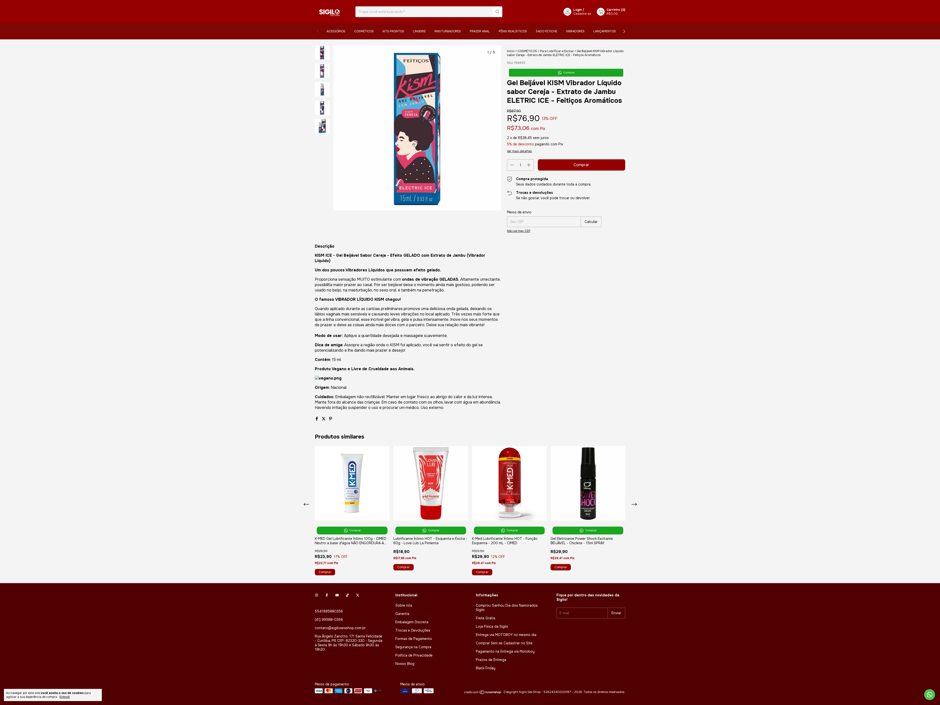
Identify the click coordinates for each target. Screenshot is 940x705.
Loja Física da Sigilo (492, 626)
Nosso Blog (404, 663)
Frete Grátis (485, 618)
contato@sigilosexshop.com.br (340, 628)
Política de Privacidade (414, 655)
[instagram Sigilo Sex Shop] (316, 595)
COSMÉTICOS (364, 31)
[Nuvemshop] (483, 693)
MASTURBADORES (448, 31)
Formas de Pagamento (413, 638)
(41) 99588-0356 (329, 619)
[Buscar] (497, 11)
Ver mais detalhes (519, 151)
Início (511, 51)
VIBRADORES (575, 31)
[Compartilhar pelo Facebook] (317, 418)
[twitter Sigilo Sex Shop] (357, 595)
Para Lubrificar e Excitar (557, 51)
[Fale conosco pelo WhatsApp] (929, 694)
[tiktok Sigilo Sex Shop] (347, 595)
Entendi (64, 697)
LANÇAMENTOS (604, 31)
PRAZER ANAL (480, 31)
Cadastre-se (582, 14)
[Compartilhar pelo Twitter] (324, 418)
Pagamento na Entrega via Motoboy (505, 651)
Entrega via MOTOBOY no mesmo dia (506, 635)
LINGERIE (419, 31)
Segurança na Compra (413, 647)
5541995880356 (329, 611)
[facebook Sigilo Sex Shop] (327, 595)
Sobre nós (403, 605)
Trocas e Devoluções (412, 630)
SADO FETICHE (546, 31)
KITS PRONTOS (393, 31)
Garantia (402, 614)
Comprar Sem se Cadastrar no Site (504, 643)
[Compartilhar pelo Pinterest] (330, 418)
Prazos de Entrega (491, 660)
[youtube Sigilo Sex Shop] (337, 595)
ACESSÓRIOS (336, 31)
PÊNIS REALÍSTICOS (513, 31)
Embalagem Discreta (411, 622)
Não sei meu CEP (518, 231)
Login (577, 10)
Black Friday (485, 668)
